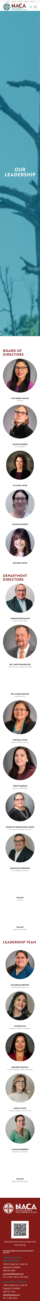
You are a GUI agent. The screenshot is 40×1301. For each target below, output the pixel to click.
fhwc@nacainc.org (11, 1294)
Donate (14, 1)
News (8, 1)
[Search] (30, 7)
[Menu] (34, 7)
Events (26, 1)
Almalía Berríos (20, 1149)
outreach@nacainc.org (13, 1273)
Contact (20, 1)
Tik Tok (32, 1)
